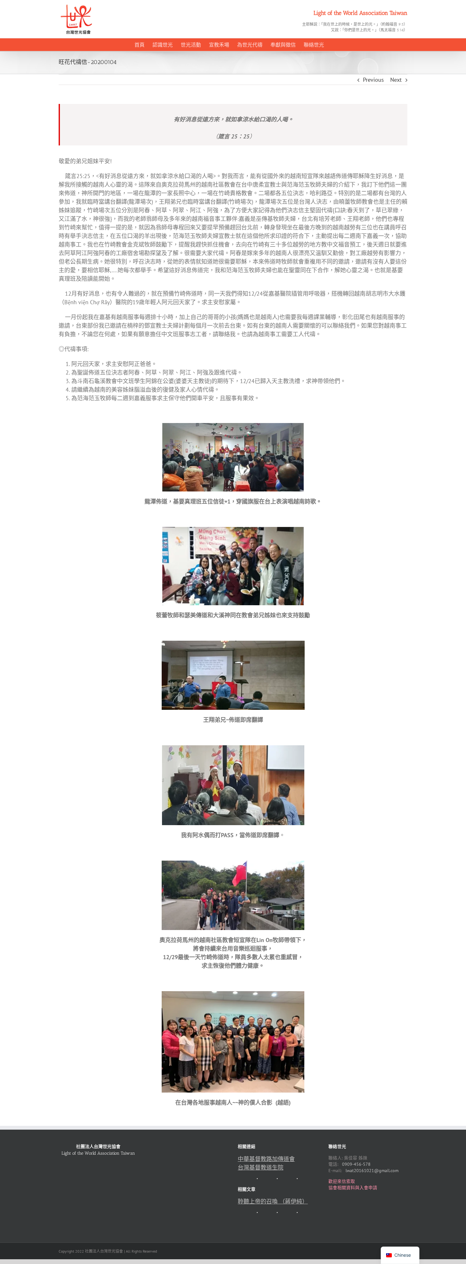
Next (396, 79)
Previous (373, 79)
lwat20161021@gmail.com (372, 1170)
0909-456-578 (356, 1164)
